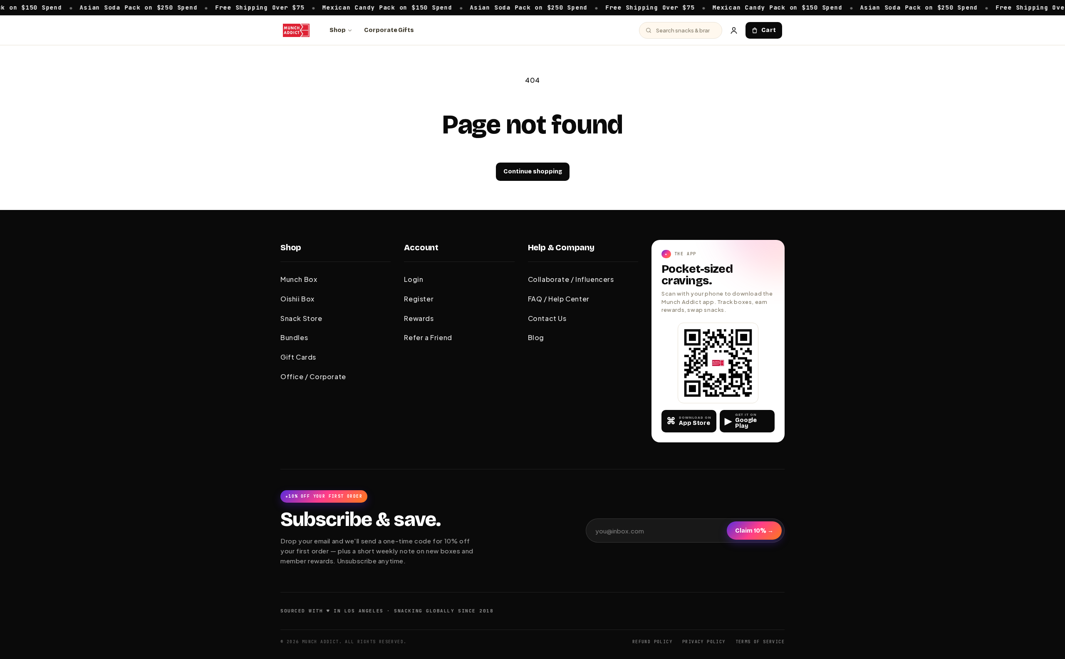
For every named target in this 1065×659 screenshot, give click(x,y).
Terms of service (760, 641)
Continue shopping (532, 171)
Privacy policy (704, 641)
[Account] (734, 30)
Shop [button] (290, 247)
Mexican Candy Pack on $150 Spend (361, 7)
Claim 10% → (754, 530)
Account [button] (421, 247)
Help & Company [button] (561, 247)
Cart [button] (768, 30)
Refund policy (652, 641)
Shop (337, 30)
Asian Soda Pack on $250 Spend (113, 7)
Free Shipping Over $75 (234, 7)
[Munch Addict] (296, 30)
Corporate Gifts (389, 30)
